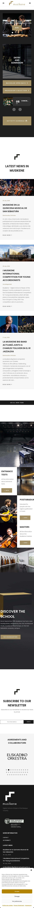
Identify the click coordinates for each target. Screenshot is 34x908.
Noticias (13, 215)
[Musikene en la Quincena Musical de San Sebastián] (17, 187)
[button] (31, 870)
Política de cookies (7, 905)
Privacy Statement (19, 905)
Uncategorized (7, 284)
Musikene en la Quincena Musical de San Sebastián (15, 208)
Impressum (28, 905)
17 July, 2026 (6, 337)
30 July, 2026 (6, 200)
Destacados (6, 215)
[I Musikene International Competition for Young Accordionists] (17, 253)
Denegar (17, 896)
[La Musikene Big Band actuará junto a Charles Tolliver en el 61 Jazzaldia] (17, 324)
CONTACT (6, 837)
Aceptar (17, 891)
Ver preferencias (17, 901)
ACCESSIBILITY (7, 840)
